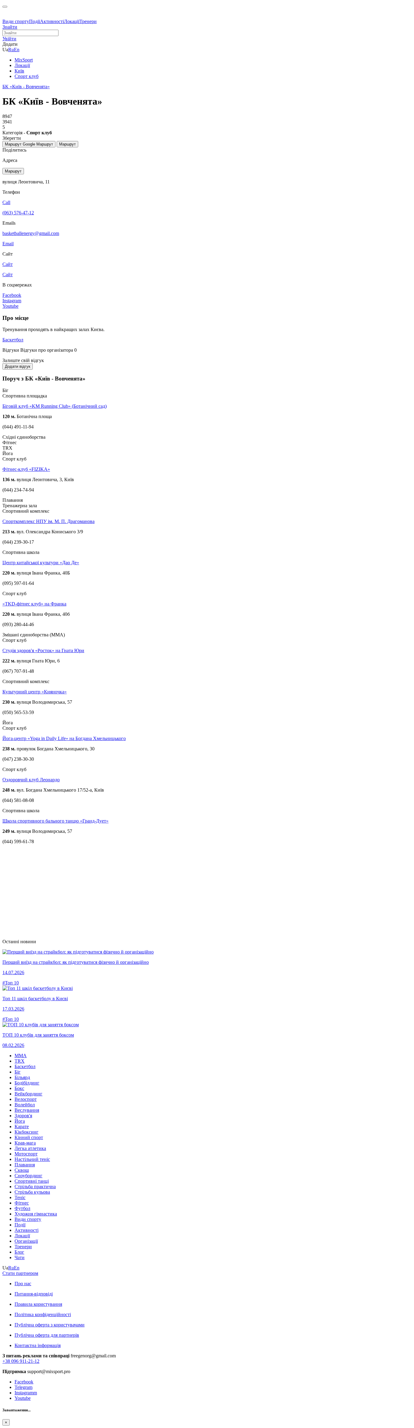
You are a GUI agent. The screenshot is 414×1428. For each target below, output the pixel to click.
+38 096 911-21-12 (20, 1361)
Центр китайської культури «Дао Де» (40, 562)
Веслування (27, 1110)
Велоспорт (26, 1099)
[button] (9, 38)
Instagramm (26, 1392)
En (16, 49)
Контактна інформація (38, 1345)
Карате (22, 1126)
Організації (26, 1241)
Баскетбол (12, 339)
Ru (11, 49)
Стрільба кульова (32, 1192)
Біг (18, 1071)
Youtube (23, 1398)
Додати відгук (17, 366)
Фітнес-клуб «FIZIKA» (26, 469)
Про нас (23, 1283)
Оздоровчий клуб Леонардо (31, 779)
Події (34, 21)
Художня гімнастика (36, 1213)
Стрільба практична (35, 1186)
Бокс (19, 1088)
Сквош (22, 1170)
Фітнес (22, 1202)
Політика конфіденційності (43, 1314)
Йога (20, 1121)
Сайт (7, 274)
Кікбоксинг (26, 1132)
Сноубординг (28, 1175)
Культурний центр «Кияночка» (34, 691)
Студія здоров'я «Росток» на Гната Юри (43, 650)
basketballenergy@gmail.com (30, 233)
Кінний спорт (29, 1137)
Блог (19, 1252)
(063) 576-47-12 (18, 212)
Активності (52, 21)
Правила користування (38, 1304)
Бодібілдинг (27, 1082)
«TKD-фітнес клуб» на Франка (34, 603)
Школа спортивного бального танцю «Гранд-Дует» (55, 820)
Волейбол (25, 1104)
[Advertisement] (184, 891)
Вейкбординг (28, 1093)
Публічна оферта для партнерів (47, 1335)
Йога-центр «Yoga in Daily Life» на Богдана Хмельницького (64, 738)
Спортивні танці (32, 1181)
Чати (20, 1257)
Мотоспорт (26, 1153)
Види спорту (15, 21)
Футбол (22, 1208)
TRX (20, 1061)
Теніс (20, 1197)
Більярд (22, 1077)
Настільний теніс (32, 1159)
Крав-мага (25, 1142)
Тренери (88, 21)
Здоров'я (23, 1115)
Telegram (23, 1387)
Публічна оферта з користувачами (50, 1324)
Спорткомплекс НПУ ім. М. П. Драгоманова (48, 521)
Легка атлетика (30, 1148)
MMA (21, 1055)
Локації (71, 21)
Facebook (24, 1381)
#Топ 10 (10, 982)
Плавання (25, 1164)
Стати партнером (20, 1273)
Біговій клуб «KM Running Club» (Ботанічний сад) (54, 406)
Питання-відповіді (34, 1293)
